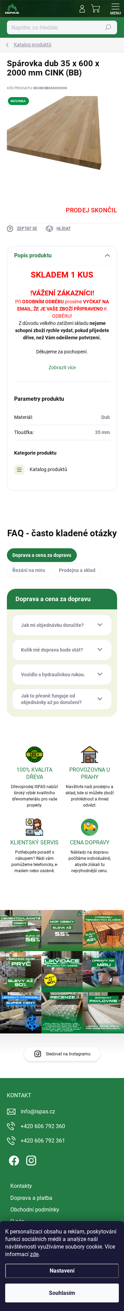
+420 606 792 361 (43, 1140)
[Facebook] (13, 1159)
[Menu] (115, 8)
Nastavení (62, 1270)
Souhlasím (62, 1293)
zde (34, 1254)
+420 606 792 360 (43, 1126)
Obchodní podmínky (34, 1209)
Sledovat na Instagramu (68, 1054)
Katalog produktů (48, 469)
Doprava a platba (31, 1198)
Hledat (108, 27)
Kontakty (21, 1186)
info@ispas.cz (38, 1111)
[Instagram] (30, 1159)
